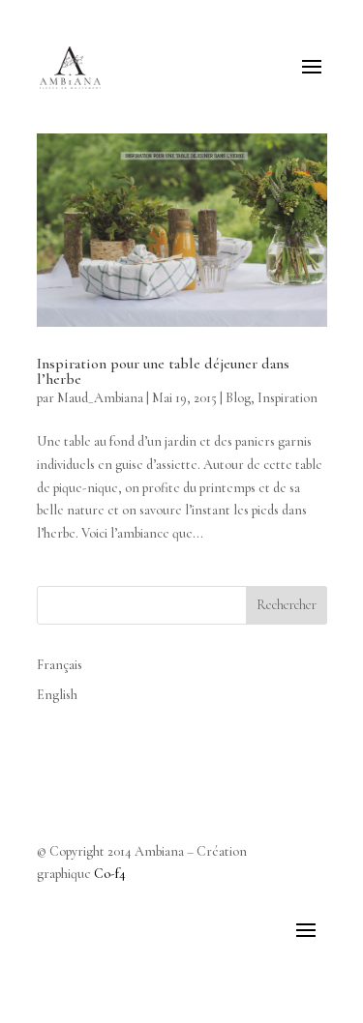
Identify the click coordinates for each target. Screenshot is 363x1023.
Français (59, 665)
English (57, 695)
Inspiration (287, 398)
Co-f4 (110, 873)
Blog (238, 398)
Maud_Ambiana (100, 398)
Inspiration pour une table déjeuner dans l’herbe (163, 371)
